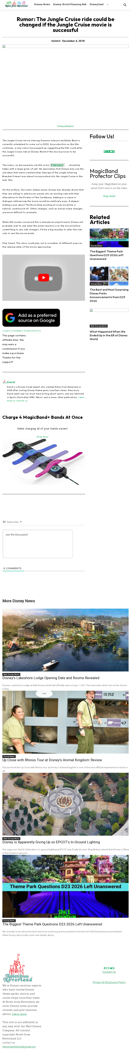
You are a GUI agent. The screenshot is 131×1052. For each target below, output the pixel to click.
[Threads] (113, 151)
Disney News (96, 246)
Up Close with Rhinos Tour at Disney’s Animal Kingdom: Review (52, 760)
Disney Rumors (65, 126)
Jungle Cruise (9, 331)
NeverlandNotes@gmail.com (19, 1046)
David (11, 382)
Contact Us (109, 971)
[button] (125, 4)
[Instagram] (106, 151)
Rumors (37, 331)
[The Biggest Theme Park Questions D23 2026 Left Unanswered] (109, 237)
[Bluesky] (111, 151)
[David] (4, 391)
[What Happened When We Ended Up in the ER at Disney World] (109, 318)
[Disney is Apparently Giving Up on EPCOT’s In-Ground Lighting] (65, 804)
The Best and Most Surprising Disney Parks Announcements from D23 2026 (109, 295)
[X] (108, 151)
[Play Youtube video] (43, 278)
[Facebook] (104, 151)
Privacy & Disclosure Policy (109, 982)
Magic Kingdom (25, 331)
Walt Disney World (99, 326)
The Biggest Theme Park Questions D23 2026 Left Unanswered (106, 255)
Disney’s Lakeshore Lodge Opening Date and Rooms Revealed (50, 678)
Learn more (19, 1014)
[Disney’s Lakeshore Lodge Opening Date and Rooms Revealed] (65, 640)
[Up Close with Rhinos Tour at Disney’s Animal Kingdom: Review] (65, 722)
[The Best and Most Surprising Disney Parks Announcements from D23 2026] (109, 276)
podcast (57, 165)
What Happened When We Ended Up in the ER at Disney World (109, 335)
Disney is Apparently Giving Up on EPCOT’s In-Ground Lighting (51, 842)
